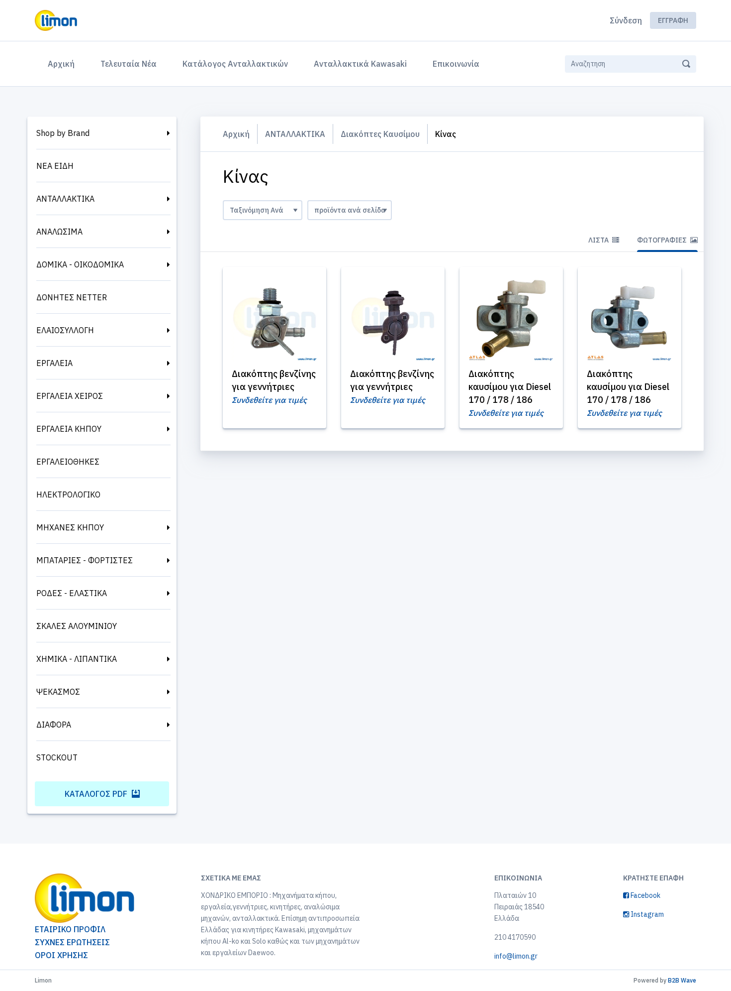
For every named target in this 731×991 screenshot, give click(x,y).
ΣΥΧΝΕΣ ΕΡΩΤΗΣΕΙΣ (72, 942)
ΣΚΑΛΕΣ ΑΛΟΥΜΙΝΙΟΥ (76, 626)
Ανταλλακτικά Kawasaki (360, 64)
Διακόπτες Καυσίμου (380, 134)
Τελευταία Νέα (128, 64)
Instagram (646, 914)
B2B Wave (682, 980)
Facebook (644, 895)
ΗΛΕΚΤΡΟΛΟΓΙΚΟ (68, 494)
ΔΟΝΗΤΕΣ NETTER (71, 297)
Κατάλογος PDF (97, 794)
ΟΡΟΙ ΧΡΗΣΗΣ (61, 955)
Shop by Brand (63, 133)
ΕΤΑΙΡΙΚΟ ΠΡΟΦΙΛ (70, 929)
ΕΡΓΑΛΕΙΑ (54, 363)
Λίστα (599, 240)
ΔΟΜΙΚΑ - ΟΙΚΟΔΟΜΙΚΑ (80, 264)
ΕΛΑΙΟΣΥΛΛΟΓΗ (65, 330)
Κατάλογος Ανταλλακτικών (235, 64)
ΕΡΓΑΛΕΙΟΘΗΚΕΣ (67, 462)
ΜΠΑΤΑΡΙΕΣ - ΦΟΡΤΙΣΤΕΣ (84, 560)
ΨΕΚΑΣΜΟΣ (58, 692)
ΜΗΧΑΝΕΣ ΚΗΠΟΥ (70, 527)
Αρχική (63, 63)
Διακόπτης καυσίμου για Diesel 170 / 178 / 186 (509, 386)
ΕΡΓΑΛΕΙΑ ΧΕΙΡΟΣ (69, 396)
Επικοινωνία (456, 64)
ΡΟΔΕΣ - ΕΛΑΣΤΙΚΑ (71, 593)
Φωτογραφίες (662, 240)
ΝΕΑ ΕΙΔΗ (55, 166)
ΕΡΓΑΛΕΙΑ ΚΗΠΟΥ (68, 429)
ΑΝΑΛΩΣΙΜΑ (59, 232)
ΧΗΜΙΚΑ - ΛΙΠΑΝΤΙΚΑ (76, 659)
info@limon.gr (516, 956)
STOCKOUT (57, 757)
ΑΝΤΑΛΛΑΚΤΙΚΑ (65, 199)
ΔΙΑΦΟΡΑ (53, 725)
